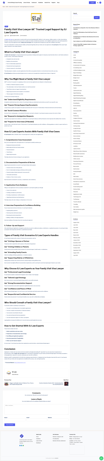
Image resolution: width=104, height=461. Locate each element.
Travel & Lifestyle (77, 201)
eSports (75, 108)
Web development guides (79, 209)
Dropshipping (76, 103)
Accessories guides (77, 60)
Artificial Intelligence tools (79, 70)
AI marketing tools (77, 67)
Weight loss (76, 212)
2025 (7, 6)
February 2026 (76, 237)
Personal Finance (77, 163)
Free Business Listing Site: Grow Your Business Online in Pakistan (86, 28)
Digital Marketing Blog (78, 95)
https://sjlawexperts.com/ (20, 362)
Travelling (75, 204)
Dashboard (38, 442)
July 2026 (75, 225)
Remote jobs (76, 166)
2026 (74, 57)
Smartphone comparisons (79, 181)
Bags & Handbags (77, 72)
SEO (74, 174)
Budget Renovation (77, 75)
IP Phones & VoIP (77, 143)
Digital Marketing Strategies (79, 98)
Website (50, 417)
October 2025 (76, 247)
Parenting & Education (78, 161)
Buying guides (76, 82)
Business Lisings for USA (58, 436)
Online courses (76, 158)
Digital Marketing (77, 93)
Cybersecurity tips (77, 90)
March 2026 (76, 235)
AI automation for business (79, 65)
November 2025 (77, 245)
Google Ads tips (77, 128)
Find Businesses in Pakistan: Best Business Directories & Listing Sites (86, 37)
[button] (92, 2)
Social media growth (78, 186)
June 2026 (75, 227)
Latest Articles (39, 440)
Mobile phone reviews (78, 156)
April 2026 (75, 232)
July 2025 (75, 255)
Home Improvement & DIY (79, 133)
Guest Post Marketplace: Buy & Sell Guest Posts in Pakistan (85, 33)
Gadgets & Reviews (77, 118)
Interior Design (76, 138)
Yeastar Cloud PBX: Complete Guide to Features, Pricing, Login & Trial (84, 45)
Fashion (75, 113)
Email (28, 417)
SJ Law (14, 372)
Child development (77, 85)
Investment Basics (77, 141)
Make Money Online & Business (80, 151)
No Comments (24, 35)
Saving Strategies (77, 171)
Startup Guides (76, 189)
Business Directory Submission (59, 440)
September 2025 (77, 250)
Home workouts (76, 136)
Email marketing (76, 105)
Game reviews (76, 120)
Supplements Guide (77, 194)
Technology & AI (77, 196)
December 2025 (77, 242)
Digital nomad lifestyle (78, 100)
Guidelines (38, 438)
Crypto (75, 88)
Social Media (76, 184)
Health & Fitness (77, 131)
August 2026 (76, 222)
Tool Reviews (76, 199)
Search (75, 13)
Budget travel (76, 77)
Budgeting (75, 80)
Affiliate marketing (77, 62)
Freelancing (76, 115)
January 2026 (76, 240)
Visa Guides (76, 206)
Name (6, 417)
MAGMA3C (56, 458)
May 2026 (75, 230)
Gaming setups (76, 126)
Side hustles (76, 176)
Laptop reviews (76, 148)
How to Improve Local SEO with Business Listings (84, 41)
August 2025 (76, 252)
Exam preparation (77, 110)
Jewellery (75, 146)
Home (4, 6)
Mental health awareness (79, 153)
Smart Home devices (78, 179)
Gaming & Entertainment (78, 123)
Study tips (75, 191)
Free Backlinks (56, 438)
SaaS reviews (76, 168)
